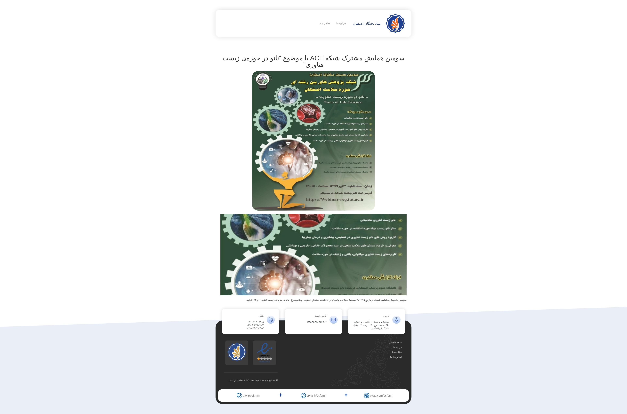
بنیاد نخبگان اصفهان (367, 23)
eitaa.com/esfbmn (381, 395)
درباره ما (341, 23)
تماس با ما (324, 23)
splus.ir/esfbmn (316, 395)
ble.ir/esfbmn (251, 395)
